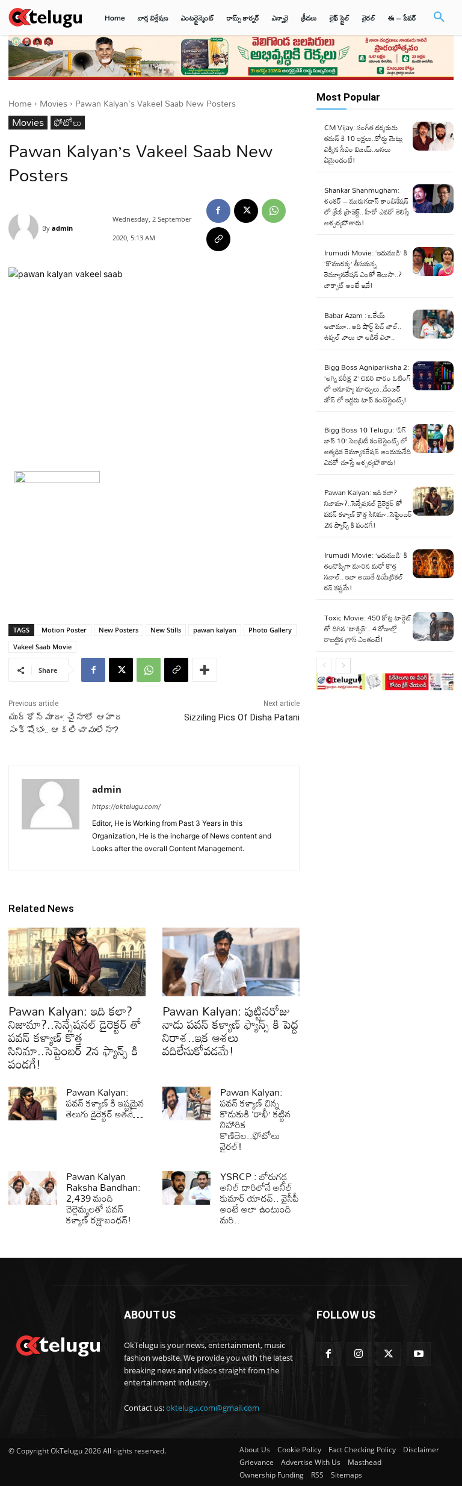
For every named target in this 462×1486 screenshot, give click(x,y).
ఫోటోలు (67, 123)
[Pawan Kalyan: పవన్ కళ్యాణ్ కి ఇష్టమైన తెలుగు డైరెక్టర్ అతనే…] (32, 1103)
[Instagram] (358, 1354)
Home (20, 103)
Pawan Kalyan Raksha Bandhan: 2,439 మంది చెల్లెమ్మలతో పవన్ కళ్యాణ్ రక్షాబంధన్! (103, 1198)
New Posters (118, 629)
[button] (439, 17)
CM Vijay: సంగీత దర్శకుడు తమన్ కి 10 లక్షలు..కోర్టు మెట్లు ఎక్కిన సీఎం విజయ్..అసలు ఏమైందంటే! (363, 143)
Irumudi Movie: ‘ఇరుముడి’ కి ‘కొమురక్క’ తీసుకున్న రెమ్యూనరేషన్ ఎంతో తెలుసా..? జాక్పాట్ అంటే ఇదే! (365, 268)
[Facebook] (218, 211)
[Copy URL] (218, 239)
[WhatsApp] (274, 211)
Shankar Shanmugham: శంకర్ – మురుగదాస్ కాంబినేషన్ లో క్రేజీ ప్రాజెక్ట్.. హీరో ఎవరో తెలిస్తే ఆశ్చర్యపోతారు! (366, 206)
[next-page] (343, 665)
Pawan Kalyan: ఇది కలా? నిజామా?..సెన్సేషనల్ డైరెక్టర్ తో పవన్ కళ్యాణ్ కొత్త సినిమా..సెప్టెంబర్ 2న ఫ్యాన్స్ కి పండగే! (74, 1037)
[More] (204, 670)
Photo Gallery (270, 629)
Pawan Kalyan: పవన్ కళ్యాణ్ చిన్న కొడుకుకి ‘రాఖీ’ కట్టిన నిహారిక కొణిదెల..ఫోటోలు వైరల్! (255, 1119)
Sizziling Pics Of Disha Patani (242, 717)
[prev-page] (323, 665)
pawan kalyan (214, 629)
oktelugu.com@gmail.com (212, 1407)
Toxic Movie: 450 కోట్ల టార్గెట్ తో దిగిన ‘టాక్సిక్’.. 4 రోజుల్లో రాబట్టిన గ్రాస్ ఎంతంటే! (367, 628)
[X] (246, 211)
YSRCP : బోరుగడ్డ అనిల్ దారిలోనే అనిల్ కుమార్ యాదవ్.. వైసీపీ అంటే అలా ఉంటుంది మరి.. (259, 1198)
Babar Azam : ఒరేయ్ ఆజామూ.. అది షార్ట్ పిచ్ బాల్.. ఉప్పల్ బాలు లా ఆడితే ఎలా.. (362, 326)
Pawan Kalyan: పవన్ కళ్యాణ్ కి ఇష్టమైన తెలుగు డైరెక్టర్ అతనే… (105, 1102)
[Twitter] (389, 1354)
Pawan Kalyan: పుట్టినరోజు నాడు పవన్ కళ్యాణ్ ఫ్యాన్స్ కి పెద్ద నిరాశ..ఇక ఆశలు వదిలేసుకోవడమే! (230, 1031)
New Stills (165, 629)
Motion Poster (64, 629)
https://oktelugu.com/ (126, 806)
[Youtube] (419, 1354)
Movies (53, 103)
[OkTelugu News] (57, 1344)
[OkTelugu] (45, 17)
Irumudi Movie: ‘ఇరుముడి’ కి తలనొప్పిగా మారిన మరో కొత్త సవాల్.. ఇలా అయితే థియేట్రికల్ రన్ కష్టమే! (365, 571)
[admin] (25, 228)
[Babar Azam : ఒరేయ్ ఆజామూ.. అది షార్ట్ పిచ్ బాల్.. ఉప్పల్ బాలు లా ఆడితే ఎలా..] (433, 324)
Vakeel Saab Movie (42, 646)
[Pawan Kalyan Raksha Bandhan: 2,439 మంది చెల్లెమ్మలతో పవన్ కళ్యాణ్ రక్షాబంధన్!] (32, 1188)
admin (62, 228)
